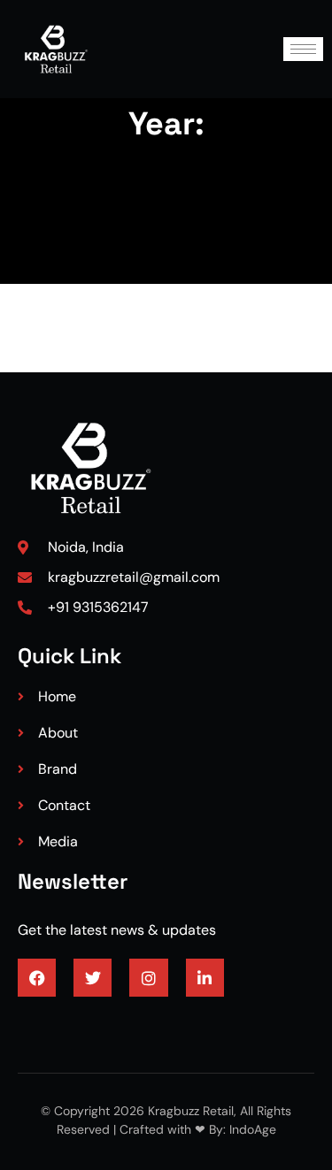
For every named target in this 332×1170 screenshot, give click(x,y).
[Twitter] (92, 978)
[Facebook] (37, 978)
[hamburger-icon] (303, 49)
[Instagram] (148, 978)
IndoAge (251, 1129)
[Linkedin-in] (205, 978)
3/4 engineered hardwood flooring (127, 1024)
